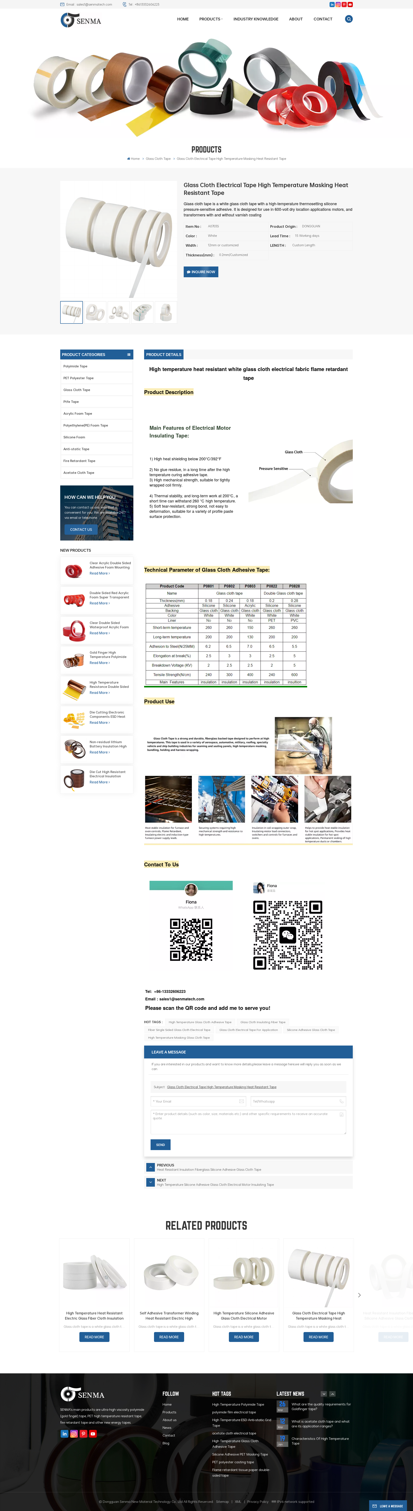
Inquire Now (203, 271)
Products (209, 19)
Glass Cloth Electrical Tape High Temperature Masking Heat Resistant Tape (221, 1086)
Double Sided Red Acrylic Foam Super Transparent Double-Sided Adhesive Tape (109, 595)
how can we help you (90, 497)
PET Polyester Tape (78, 378)
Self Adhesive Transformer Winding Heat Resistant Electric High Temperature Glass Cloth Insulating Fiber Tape (169, 1316)
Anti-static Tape (76, 449)
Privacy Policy (258, 1501)
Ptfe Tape (71, 401)
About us (170, 1419)
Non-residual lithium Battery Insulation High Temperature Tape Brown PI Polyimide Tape (110, 744)
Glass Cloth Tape (76, 389)
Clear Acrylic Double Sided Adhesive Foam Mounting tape (110, 565)
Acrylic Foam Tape (77, 413)
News (167, 1427)
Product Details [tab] (163, 354)
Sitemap (222, 1501)
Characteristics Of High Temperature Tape (320, 1441)
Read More (99, 573)
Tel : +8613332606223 (143, 4)
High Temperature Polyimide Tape (238, 1404)
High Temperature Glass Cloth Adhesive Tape (200, 1022)
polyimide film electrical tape (234, 1412)
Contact (323, 19)
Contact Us (81, 529)
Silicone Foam (74, 437)
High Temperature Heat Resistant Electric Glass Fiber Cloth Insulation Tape (94, 1316)
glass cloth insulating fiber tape (262, 1022)
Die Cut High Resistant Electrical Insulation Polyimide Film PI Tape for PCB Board (110, 774)
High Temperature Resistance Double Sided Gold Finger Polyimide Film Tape (110, 684)
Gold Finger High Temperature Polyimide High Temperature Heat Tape (108, 654)
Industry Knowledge (256, 19)
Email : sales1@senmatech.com (89, 4)
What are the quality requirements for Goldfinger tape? (321, 1406)
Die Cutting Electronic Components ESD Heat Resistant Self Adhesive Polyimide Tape (108, 714)
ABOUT (296, 19)
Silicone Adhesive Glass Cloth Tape (311, 1029)
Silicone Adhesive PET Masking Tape (240, 1454)
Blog (166, 1443)
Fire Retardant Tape (79, 460)
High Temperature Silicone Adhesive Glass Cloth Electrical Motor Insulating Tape (244, 1316)
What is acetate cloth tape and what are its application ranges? (321, 1423)
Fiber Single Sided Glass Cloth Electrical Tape (179, 1029)
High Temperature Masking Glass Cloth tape (179, 1037)
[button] (359, 1295)
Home (183, 19)
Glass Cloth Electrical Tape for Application (248, 1029)
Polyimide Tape (75, 366)
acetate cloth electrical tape (234, 1433)
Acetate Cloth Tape (78, 472)
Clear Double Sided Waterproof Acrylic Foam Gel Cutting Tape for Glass (110, 625)
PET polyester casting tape (233, 1462)
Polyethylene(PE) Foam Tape (85, 425)
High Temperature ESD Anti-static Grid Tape (241, 1422)
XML (238, 1501)
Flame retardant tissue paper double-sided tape (241, 1472)
